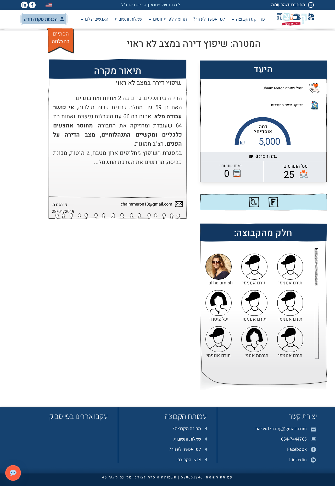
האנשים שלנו (96, 19)
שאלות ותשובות (128, 19)
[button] (44, 19)
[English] (49, 4)
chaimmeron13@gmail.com (146, 204)
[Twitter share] (254, 202)
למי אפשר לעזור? (209, 19)
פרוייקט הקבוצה (250, 19)
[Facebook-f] (32, 5)
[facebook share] (273, 202)
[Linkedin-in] (24, 5)
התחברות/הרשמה (288, 4)
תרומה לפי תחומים (170, 19)
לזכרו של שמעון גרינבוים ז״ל (150, 5)
